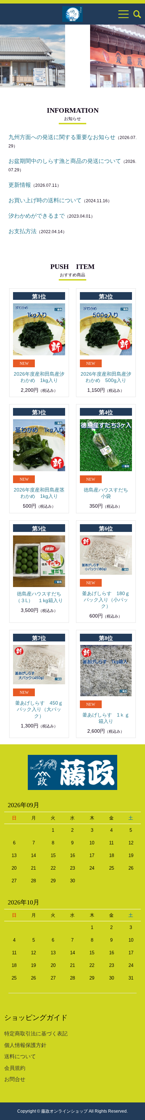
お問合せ (14, 1079)
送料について (20, 1056)
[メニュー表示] (123, 14)
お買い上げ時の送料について (45, 200)
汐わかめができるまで (36, 216)
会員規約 (14, 1068)
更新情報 (19, 185)
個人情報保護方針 (25, 1045)
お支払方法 (22, 231)
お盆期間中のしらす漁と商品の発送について (64, 161)
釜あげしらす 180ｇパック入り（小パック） (106, 600)
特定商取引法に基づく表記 (36, 1033)
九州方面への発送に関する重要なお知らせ (61, 137)
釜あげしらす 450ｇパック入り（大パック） (39, 709)
